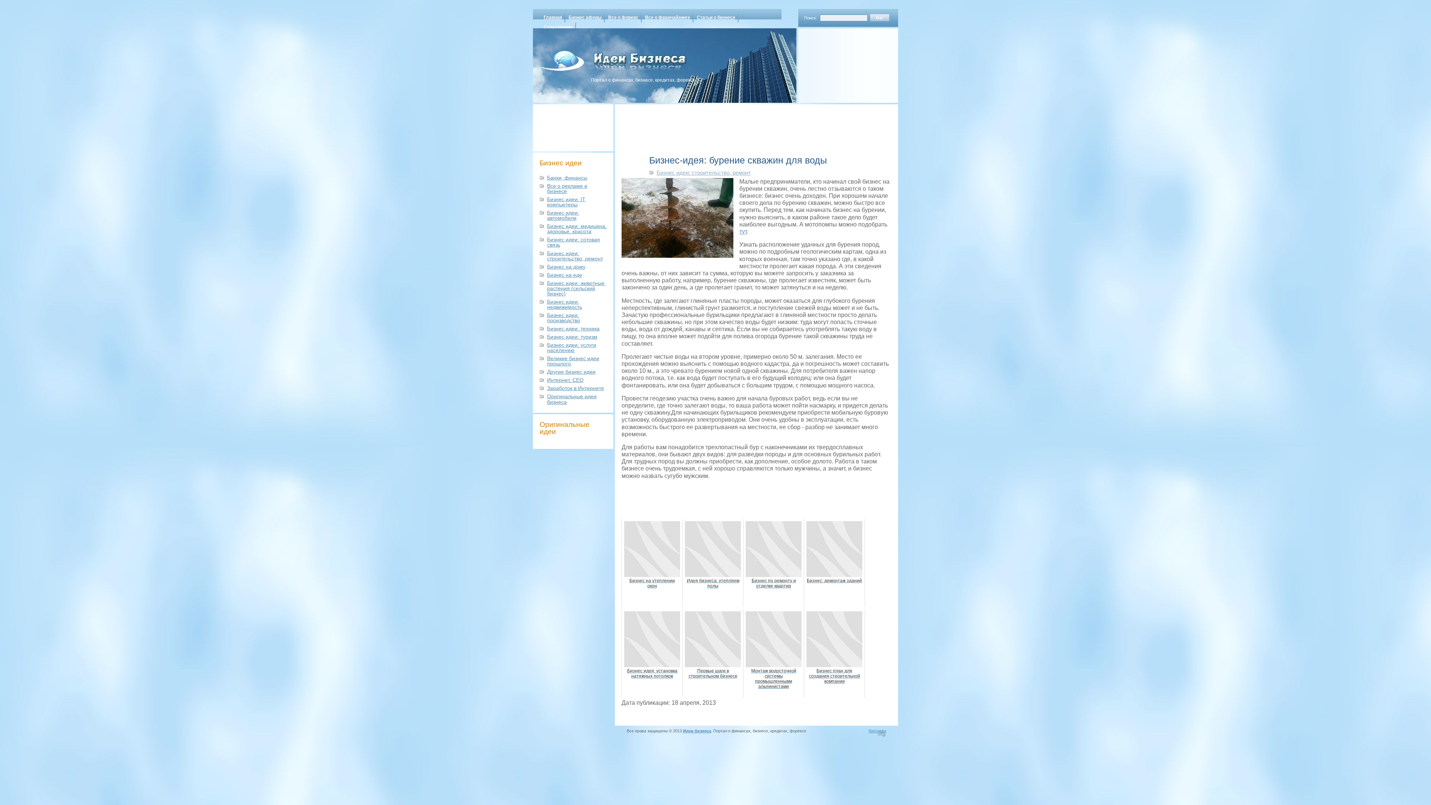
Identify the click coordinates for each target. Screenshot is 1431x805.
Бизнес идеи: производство (563, 317)
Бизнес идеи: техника (573, 329)
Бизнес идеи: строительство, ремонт (575, 256)
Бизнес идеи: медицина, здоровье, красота (577, 228)
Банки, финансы (567, 178)
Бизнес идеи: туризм (572, 337)
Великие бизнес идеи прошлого (573, 361)
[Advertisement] (838, 63)
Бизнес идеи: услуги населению (571, 347)
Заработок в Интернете (575, 388)
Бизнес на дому (566, 267)
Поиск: (810, 18)
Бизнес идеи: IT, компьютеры (566, 201)
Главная (553, 17)
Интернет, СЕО (565, 380)
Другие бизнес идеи (571, 372)
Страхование (558, 27)
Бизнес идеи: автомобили (563, 215)
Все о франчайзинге (667, 17)
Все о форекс (623, 17)
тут (743, 231)
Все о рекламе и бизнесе (567, 188)
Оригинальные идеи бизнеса (572, 399)
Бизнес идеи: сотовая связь (573, 242)
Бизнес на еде (564, 275)
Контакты (877, 731)
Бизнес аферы (585, 17)
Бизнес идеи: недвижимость (564, 304)
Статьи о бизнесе (716, 17)
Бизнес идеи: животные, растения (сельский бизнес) (576, 288)
